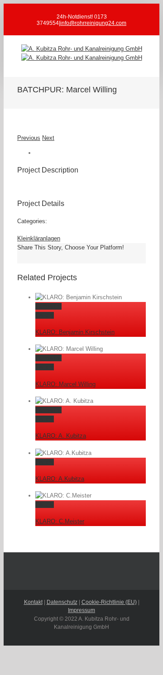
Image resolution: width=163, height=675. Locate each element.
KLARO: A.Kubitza (59, 478)
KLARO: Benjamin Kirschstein (75, 332)
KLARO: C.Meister (59, 521)
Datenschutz (62, 602)
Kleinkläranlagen (38, 238)
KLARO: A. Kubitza (60, 435)
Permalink (48, 306)
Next (48, 137)
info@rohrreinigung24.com (93, 23)
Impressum (81, 610)
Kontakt (33, 602)
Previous (28, 137)
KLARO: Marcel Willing (65, 384)
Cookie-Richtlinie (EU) (109, 602)
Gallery (44, 315)
